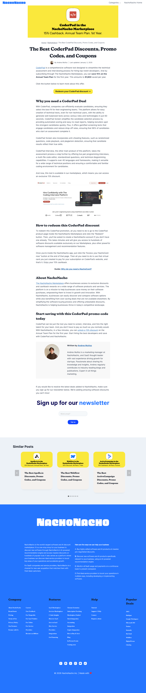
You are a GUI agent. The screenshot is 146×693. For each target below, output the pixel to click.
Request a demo (96, 619)
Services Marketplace (56, 611)
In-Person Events (72, 641)
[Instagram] (75, 663)
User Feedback (30, 611)
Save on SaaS (53, 622)
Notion (128, 626)
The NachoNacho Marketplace (50, 283)
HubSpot (129, 615)
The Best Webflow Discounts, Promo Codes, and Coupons (71, 476)
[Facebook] (60, 663)
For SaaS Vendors (31, 619)
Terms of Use (12, 619)
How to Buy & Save (73, 633)
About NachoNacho (14, 608)
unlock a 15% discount (88, 330)
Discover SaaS (53, 619)
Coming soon (71, 645)
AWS (127, 611)
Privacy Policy (13, 622)
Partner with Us (13, 630)
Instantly (129, 630)
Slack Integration (72, 619)
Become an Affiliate (32, 633)
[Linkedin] (65, 663)
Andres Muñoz (62, 62)
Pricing (10, 615)
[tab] (68, 496)
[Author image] (52, 62)
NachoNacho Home (133, 2)
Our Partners (12, 626)
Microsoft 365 (130, 623)
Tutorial (94, 608)
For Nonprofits (30, 615)
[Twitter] (70, 663)
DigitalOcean (130, 641)
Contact (93, 615)
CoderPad (40, 68)
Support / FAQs (96, 611)
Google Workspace (132, 619)
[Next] (129, 473)
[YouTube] (80, 663)
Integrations (53, 633)
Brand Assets (12, 611)
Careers (28, 608)
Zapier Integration (73, 630)
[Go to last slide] (17, 473)
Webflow (129, 637)
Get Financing (53, 637)
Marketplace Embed (73, 615)
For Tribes (29, 622)
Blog (68, 637)
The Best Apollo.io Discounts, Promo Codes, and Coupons (35, 476)
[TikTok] (85, 663)
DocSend (129, 634)
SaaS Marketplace (55, 608)
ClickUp (128, 645)
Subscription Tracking (74, 611)
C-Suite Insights (54, 615)
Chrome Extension (73, 608)
